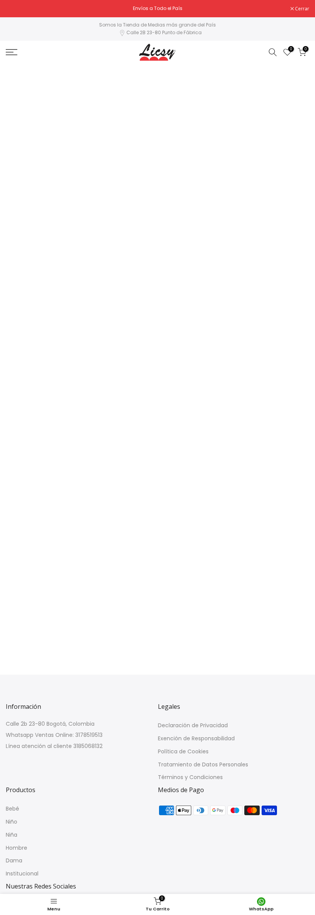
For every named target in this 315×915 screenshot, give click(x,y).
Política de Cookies (183, 751)
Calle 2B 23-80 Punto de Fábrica (164, 32)
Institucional (22, 873)
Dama (14, 860)
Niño (11, 822)
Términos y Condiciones (190, 777)
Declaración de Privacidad (193, 725)
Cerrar (17, 9)
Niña (11, 835)
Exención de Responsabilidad (196, 738)
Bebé (12, 808)
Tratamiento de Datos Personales (203, 764)
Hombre (16, 848)
